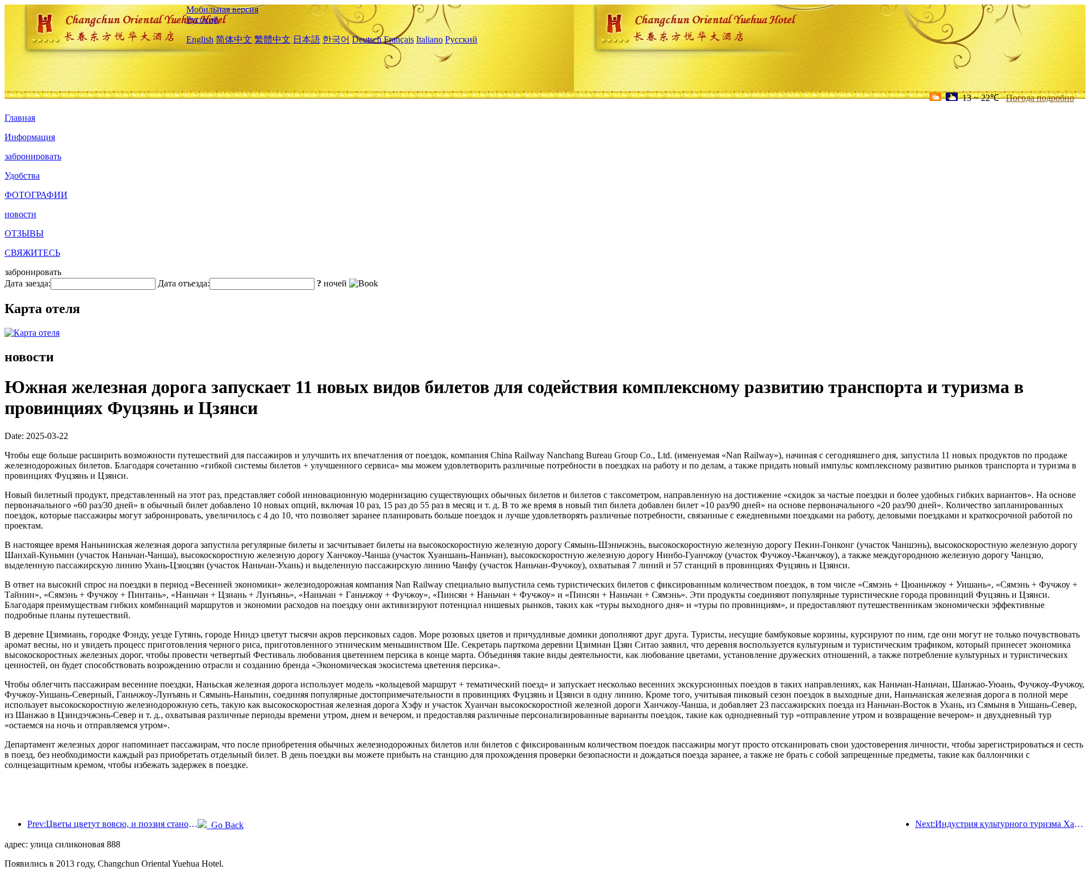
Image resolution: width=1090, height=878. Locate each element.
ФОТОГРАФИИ (36, 195)
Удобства (22, 175)
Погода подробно (1040, 98)
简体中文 (234, 39)
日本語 (306, 39)
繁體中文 (272, 39)
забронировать (33, 156)
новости (20, 214)
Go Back (225, 825)
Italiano (429, 39)
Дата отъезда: (183, 283)
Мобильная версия (222, 9)
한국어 (336, 39)
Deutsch (367, 39)
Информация (30, 137)
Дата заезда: (28, 283)
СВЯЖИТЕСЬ (32, 253)
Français (399, 39)
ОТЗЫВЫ (24, 233)
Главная (20, 118)
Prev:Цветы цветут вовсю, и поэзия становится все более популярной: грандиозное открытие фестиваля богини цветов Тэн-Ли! (112, 824)
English (199, 39)
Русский (202, 19)
